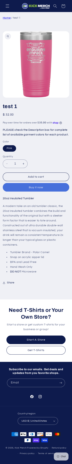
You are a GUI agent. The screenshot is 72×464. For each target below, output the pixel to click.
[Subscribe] (61, 383)
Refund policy (59, 448)
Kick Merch (21, 448)
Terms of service (47, 453)
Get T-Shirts (36, 350)
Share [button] (10, 282)
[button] (7, 6)
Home (7, 17)
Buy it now (36, 187)
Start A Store (36, 340)
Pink (9, 148)
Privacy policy (27, 453)
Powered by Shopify (37, 448)
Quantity (8, 156)
